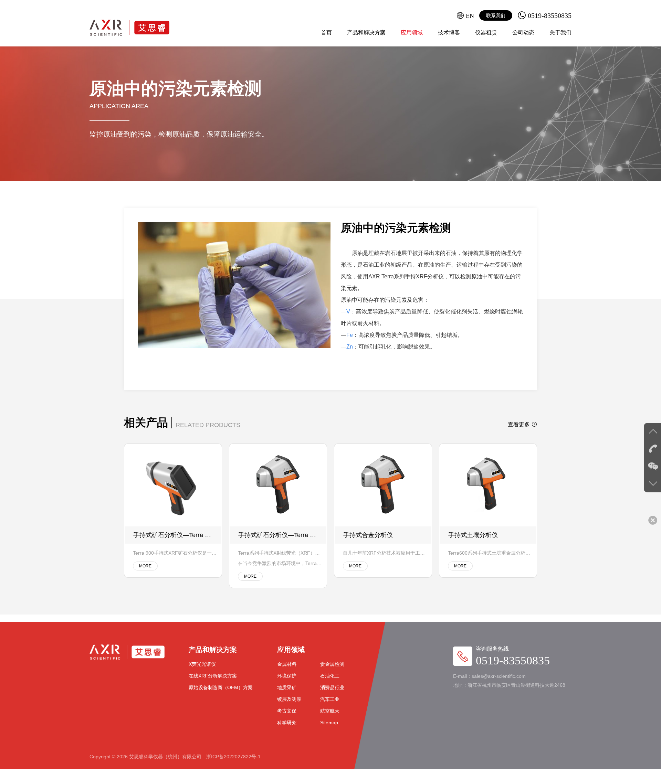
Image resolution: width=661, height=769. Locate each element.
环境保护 (286, 676)
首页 (326, 32)
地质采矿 (286, 687)
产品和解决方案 (366, 32)
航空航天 (329, 711)
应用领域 (412, 32)
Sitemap (329, 722)
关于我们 (560, 32)
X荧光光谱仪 (202, 664)
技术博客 (449, 32)
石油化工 (329, 676)
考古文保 (286, 711)
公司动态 (523, 32)
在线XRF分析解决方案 (213, 676)
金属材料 (286, 664)
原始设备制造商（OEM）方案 (221, 687)
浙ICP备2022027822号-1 (233, 756)
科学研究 (286, 722)
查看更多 (519, 424)
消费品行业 (332, 687)
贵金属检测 (332, 664)
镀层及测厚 (289, 699)
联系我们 (495, 15)
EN (470, 15)
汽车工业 (329, 699)
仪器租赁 (486, 32)
